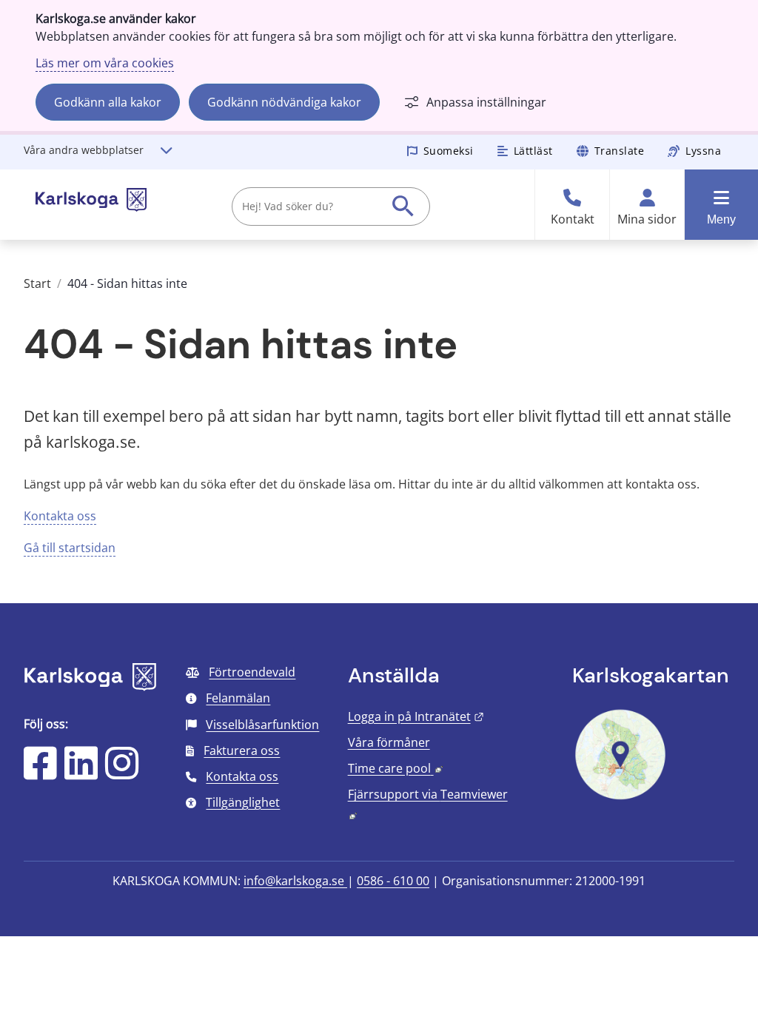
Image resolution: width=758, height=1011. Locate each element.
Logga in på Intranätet (416, 716)
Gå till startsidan (69, 548)
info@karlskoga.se (295, 881)
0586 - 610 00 (393, 881)
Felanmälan (238, 698)
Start (37, 283)
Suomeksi (448, 151)
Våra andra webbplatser (84, 150)
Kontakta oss (60, 516)
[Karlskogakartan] (620, 798)
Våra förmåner (389, 742)
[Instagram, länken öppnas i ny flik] (121, 773)
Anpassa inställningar (486, 102)
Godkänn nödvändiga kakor (284, 102)
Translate (619, 151)
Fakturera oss (242, 750)
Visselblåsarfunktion (262, 724)
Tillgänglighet (243, 802)
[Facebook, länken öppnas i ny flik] (40, 773)
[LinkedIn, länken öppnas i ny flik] (81, 773)
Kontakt (572, 219)
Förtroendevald (252, 672)
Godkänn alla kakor (107, 102)
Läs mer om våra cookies (105, 63)
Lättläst (533, 151)
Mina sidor (647, 219)
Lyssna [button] (703, 151)
